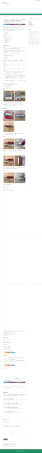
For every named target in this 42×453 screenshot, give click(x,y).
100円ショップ (30, 31)
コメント (4, 427)
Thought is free (24, 451)
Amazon (5, 352)
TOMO (6, 42)
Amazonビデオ (34, 31)
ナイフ (5, 36)
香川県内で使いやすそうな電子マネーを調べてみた (12, 407)
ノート (36, 36)
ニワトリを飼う (30, 36)
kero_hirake (32, 25)
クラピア (30, 34)
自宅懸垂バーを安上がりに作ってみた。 (11, 411)
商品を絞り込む (6, 33)
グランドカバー (33, 34)
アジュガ (38, 33)
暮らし (5, 16)
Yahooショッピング (12, 352)
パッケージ (5, 34)
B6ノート (38, 31)
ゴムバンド (38, 34)
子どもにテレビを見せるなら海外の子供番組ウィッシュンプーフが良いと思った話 (16, 394)
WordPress (35, 32)
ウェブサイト (4, 436)
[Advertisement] (21, 9)
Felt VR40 (32, 32)
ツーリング (38, 35)
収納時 (5, 35)
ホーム (2, 16)
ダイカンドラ (34, 35)
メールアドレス (12, 433)
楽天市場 (8, 352)
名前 (4, 433)
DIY (29, 32)
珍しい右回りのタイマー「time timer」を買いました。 (13, 403)
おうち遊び (38, 32)
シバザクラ (30, 35)
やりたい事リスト (31, 33)
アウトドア (35, 33)
